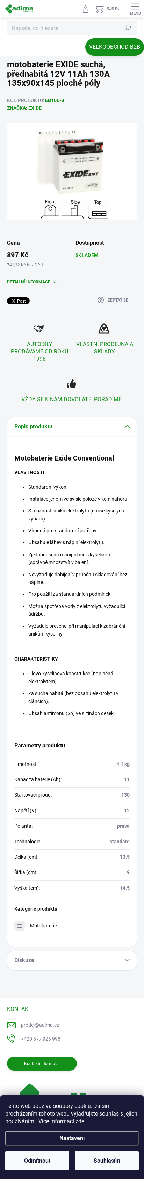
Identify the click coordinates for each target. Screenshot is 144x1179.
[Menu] (135, 8)
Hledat (128, 27)
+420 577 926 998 (40, 1039)
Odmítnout (37, 1160)
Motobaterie (43, 925)
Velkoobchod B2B (114, 47)
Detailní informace (28, 282)
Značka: (24, 108)
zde (79, 1121)
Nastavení (72, 1138)
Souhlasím (107, 1160)
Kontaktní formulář (42, 1063)
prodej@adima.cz (40, 1025)
